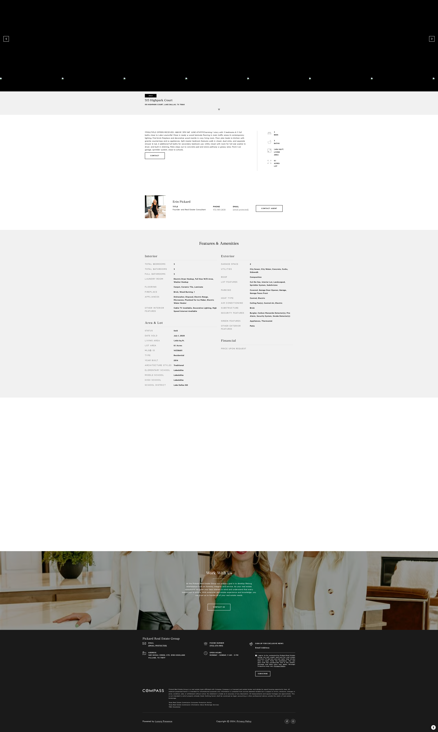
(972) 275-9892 (216, 646)
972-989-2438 (219, 210)
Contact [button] (154, 156)
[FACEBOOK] (287, 721)
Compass (225, 689)
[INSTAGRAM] (293, 721)
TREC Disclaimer (175, 707)
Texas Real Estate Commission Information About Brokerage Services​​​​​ (194, 705)
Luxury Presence (163, 721)
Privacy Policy (279, 666)
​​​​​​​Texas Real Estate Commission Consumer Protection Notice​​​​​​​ (190, 702)
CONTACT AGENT (269, 208)
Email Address (262, 648)
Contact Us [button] (219, 607)
